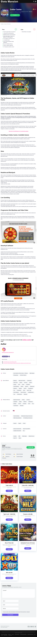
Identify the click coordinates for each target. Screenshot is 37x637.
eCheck (21, 382)
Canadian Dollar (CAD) (17, 430)
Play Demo (9, 577)
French (24, 423)
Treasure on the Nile (28, 514)
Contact (13, 634)
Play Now (15, 15)
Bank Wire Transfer (22, 380)
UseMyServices (30, 392)
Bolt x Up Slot (9, 572)
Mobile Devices (31, 436)
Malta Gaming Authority (17, 417)
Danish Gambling (16, 415)
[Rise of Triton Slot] (9, 540)
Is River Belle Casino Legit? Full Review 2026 (9, 361)
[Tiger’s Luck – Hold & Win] (9, 511)
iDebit (23, 384)
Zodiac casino (26, 340)
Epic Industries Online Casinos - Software (21, 373)
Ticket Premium (23, 392)
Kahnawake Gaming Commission (26, 415)
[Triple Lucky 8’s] (9, 483)
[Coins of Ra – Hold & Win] (27, 483)
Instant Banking (16, 386)
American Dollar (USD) (17, 428)
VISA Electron (19, 394)
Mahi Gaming (32, 373)
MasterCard (31, 401)
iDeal (19, 384)
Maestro (26, 386)
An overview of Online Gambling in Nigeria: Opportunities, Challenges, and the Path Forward (17, 363)
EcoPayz (25, 382)
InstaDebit (28, 384)
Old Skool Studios (23, 375)
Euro (24, 430)
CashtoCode (29, 380)
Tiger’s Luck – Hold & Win (9, 514)
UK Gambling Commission (27, 417)
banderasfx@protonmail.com (8, 352)
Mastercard (32, 386)
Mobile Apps (24, 436)
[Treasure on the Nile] (27, 511)
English (19, 423)
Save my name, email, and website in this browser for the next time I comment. (16, 611)
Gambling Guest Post (30, 634)
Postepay (24, 403)
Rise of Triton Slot (9, 543)
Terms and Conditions (4, 634)
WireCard (25, 394)
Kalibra (22, 386)
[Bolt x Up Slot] (9, 570)
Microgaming (16, 375)
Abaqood (15, 380)
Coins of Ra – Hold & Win (28, 485)
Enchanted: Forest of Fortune (28, 543)
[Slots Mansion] (9, 1)
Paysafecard (30, 388)
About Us (9, 634)
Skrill (24, 390)
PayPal (25, 388)
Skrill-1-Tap (29, 390)
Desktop (15, 436)
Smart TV (15, 438)
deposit (22, 11)
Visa (14, 394)
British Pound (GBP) (26, 428)
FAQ (34, 634)
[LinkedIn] (33, 626)
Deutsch (15, 423)
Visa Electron (16, 405)
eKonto (30, 382)
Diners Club (15, 382)
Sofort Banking (16, 392)
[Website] (9, 356)
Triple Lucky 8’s (9, 485)
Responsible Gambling (23, 634)
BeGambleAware (17, 634)
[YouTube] (31, 626)
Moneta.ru (15, 388)
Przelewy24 (19, 390)
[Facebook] (28, 626)
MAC (19, 436)
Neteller (20, 388)
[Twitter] (30, 626)
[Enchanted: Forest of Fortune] (27, 540)
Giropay (15, 384)
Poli (14, 390)
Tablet (20, 438)
